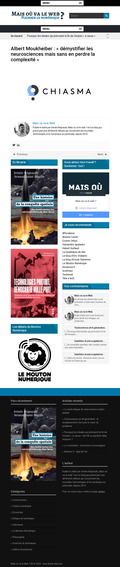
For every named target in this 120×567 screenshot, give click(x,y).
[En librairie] (34, 243)
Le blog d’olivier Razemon (76, 259)
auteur (101, 491)
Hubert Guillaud (70, 248)
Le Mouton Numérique (74, 263)
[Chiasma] (60, 115)
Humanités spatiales (73, 244)
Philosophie (18, 537)
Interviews (17, 524)
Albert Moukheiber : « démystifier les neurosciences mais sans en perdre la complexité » (53, 54)
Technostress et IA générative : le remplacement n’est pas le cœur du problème (80, 422)
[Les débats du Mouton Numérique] (34, 382)
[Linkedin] (18, 145)
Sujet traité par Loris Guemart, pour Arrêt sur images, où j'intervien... (89, 318)
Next (100, 154)
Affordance (68, 233)
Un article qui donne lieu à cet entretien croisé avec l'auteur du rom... (90, 302)
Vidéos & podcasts (22, 549)
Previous (22, 154)
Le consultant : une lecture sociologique (84, 445)
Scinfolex (67, 270)
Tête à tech (68, 278)
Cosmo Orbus (69, 240)
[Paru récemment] (33, 480)
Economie (17, 512)
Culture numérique (21, 506)
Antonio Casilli (70, 237)
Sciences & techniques (24, 543)
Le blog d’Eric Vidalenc (74, 255)
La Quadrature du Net (73, 252)
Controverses (19, 500)
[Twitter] (13, 145)
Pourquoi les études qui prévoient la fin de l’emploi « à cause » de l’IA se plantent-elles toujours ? (61, 37)
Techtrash (67, 274)
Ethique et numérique (23, 518)
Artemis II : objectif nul (75, 451)
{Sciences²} (68, 267)
